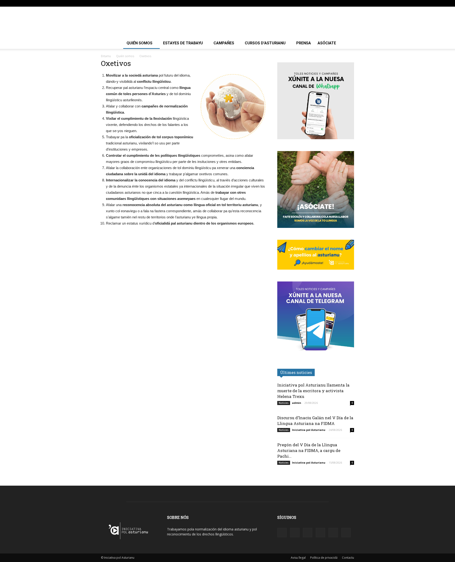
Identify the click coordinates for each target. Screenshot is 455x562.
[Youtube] (350, 3)
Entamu (106, 56)
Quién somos (139, 43)
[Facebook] (311, 3)
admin (296, 403)
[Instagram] (319, 3)
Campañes (224, 43)
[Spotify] (327, 3)
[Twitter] (342, 3)
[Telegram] (334, 3)
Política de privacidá (323, 558)
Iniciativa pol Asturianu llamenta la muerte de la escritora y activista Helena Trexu (313, 390)
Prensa (303, 43)
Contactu (348, 558)
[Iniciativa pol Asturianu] (227, 22)
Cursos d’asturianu (265, 43)
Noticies (284, 403)
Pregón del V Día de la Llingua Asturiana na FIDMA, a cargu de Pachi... (308, 450)
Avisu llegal (298, 558)
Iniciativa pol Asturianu (308, 430)
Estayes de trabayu (183, 43)
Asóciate (327, 43)
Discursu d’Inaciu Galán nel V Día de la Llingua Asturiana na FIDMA (315, 420)
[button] (304, 3)
